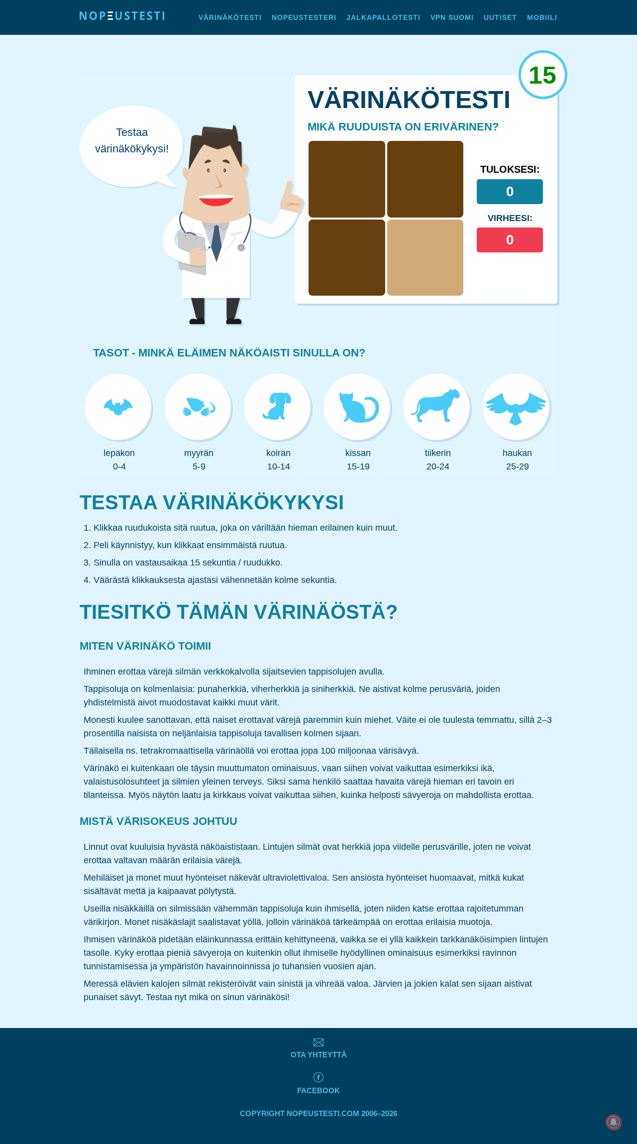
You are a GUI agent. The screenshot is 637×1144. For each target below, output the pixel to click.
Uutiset (500, 17)
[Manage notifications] (614, 1122)
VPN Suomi (452, 17)
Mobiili (542, 17)
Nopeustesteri (304, 17)
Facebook (318, 1090)
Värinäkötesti (230, 17)
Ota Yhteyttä (319, 1054)
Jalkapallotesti (383, 17)
